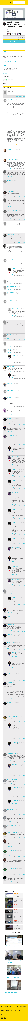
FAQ (11, 1010)
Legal (19, 1010)
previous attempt (21, 177)
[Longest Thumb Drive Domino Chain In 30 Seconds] (14, 954)
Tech (13, 60)
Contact (7, 1010)
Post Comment (20, 96)
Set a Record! (15, 1006)
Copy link (6, 76)
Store (15, 1010)
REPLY (11, 146)
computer (10, 60)
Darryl (8, 852)
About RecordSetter (6, 1006)
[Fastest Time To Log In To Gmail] (14, 939)
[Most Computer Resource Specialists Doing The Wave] (14, 969)
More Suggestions (8, 995)
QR (11, 79)
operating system (12, 61)
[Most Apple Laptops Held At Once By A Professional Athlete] (14, 984)
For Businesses (23, 1006)
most (6, 60)
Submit (2, 1010)
